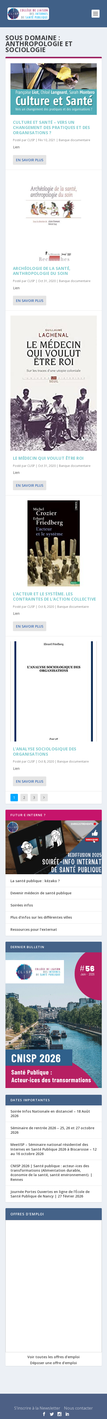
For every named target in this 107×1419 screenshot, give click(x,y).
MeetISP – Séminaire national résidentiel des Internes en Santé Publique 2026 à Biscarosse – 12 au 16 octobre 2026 (53, 1149)
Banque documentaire (74, 140)
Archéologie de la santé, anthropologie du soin (42, 271)
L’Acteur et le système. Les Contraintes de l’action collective (54, 596)
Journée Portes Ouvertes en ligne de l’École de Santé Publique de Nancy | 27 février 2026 (50, 1193)
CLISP (31, 140)
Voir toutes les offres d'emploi (53, 1356)
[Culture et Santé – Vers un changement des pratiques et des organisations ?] (53, 89)
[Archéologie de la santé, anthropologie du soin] (53, 218)
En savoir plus (29, 160)
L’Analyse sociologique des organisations (44, 751)
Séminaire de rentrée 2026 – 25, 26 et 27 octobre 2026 (52, 1130)
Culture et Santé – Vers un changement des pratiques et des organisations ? (51, 127)
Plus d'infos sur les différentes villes (41, 917)
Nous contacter (78, 1408)
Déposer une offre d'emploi (53, 1362)
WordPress (86, 1400)
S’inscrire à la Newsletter (37, 1408)
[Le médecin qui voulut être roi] (53, 383)
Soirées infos (21, 905)
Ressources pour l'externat (33, 929)
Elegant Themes (42, 1400)
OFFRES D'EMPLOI (27, 1214)
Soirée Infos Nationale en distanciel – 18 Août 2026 (50, 1113)
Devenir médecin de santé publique (40, 893)
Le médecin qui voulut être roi (48, 458)
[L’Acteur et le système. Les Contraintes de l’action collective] (53, 543)
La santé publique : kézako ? (35, 880)
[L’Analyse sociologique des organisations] (53, 691)
